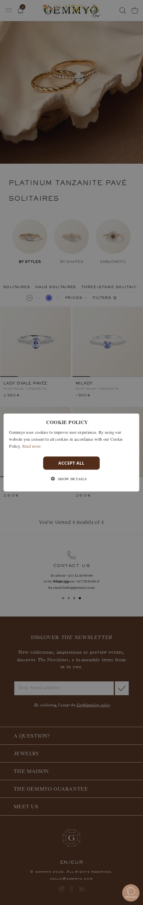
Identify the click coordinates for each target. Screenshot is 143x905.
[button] (71, 478)
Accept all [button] (71, 463)
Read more (31, 445)
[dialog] (71, 453)
